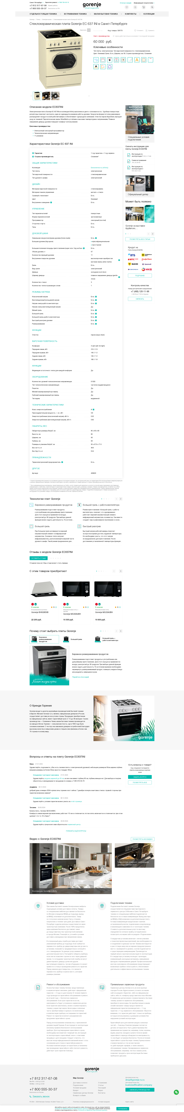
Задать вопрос (140, 777)
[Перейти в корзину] (144, 7)
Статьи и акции (125, 3)
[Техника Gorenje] (92, 5)
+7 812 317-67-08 (38, 5)
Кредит (76, 1090)
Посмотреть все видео (143, 839)
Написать (140, 299)
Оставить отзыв (38, 558)
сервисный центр (74, 824)
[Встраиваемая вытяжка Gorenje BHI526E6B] (44, 589)
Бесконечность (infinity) (99, 167)
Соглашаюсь (122, 1109)
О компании (102, 1083)
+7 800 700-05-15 (63, 2)
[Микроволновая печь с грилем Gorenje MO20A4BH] (76, 589)
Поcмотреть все (140, 782)
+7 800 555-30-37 (38, 8)
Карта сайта (129, 1102)
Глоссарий (102, 1088)
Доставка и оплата (80, 1083)
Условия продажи (79, 1088)
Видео (100, 1090)
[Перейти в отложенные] (127, 7)
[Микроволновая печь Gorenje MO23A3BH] (108, 589)
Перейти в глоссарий (80, 677)
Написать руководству (140, 1090)
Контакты (101, 1093)
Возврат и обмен (79, 1095)
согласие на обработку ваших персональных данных (71, 1108)
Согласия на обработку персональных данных (92, 1110)
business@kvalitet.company (138, 1085)
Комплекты (130, 14)
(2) (56, 607)
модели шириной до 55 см (54, 778)
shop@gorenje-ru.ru (134, 1080)
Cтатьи (101, 1085)
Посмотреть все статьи (140, 239)
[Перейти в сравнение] (135, 7)
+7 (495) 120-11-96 (140, 291)
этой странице (76, 801)
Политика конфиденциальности (83, 1102)
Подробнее (140, 275)
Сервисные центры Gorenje (83, 1093)
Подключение (78, 1085)
